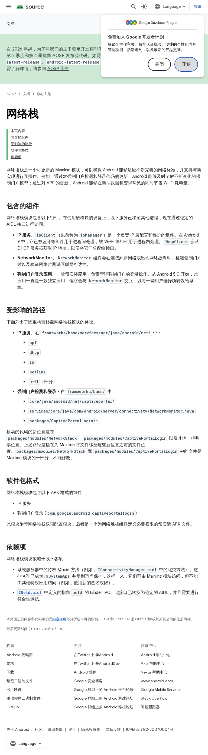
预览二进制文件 (19, 680)
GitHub (12, 706)
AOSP (11, 94)
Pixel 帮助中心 (152, 663)
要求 (10, 663)
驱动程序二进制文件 (23, 698)
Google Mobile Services (161, 689)
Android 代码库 (19, 654)
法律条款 (55, 729)
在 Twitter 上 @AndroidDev (97, 663)
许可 (72, 729)
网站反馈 (113, 729)
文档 (10, 23)
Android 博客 (85, 672)
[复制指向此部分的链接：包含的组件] (44, 206)
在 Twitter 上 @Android (93, 654)
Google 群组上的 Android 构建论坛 (104, 698)
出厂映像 (14, 689)
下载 (10, 672)
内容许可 (59, 619)
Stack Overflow (154, 698)
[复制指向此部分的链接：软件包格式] (44, 481)
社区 (38, 729)
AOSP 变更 (58, 68)
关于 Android (17, 729)
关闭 (159, 64)
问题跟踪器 (150, 706)
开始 (186, 64)
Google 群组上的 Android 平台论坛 (104, 689)
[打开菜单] (8, 6)
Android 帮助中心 (156, 654)
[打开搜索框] (133, 6)
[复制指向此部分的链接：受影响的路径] (51, 310)
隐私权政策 (90, 729)
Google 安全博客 (88, 680)
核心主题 (44, 94)
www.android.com (157, 680)
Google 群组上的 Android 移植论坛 (104, 706)
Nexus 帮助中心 (154, 672)
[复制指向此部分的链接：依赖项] (31, 547)
